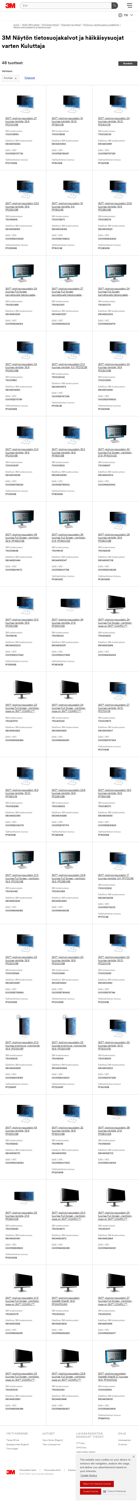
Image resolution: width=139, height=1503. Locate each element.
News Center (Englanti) (53, 1440)
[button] (115, 1491)
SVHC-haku (81, 1448)
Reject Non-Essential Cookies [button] (97, 1484)
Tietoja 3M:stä (12, 1440)
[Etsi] (114, 5)
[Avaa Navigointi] (129, 6)
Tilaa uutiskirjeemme (51, 1445)
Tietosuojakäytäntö (52, 1470)
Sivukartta (122, 1445)
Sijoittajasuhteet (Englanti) (17, 1445)
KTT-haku (80, 1443)
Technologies (12, 1449)
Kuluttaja (8, 78)
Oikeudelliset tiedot (28, 1470)
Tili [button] (126, 15)
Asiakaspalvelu (124, 1440)
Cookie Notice (89, 1475)
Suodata (127, 63)
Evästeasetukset (75, 1470)
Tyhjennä (29, 78)
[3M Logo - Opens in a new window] (10, 5)
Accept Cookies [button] (90, 1491)
